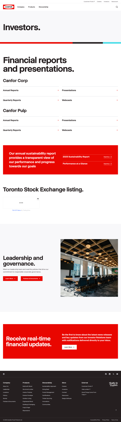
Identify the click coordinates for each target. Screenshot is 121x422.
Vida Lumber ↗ (86, 389)
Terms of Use (114, 420)
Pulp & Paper (26, 407)
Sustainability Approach (49, 386)
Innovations (45, 401)
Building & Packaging (29, 404)
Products (31, 7)
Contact (64, 392)
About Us (5, 386)
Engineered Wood (28, 401)
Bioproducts (26, 410)
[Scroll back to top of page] (116, 410)
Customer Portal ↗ (89, 1)
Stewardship (43, 7)
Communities (46, 404)
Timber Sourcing (47, 398)
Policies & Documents (9, 401)
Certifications (46, 395)
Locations (6, 392)
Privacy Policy (105, 420)
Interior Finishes (27, 392)
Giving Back (45, 389)
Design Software (66, 398)
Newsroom (115, 1)
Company (20, 7)
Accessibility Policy (95, 420)
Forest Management (48, 392)
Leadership (6, 389)
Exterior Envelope (28, 395)
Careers (99, 1)
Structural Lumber (28, 389)
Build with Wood (27, 386)
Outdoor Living (27, 398)
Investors (106, 1)
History (5, 395)
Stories (5, 398)
